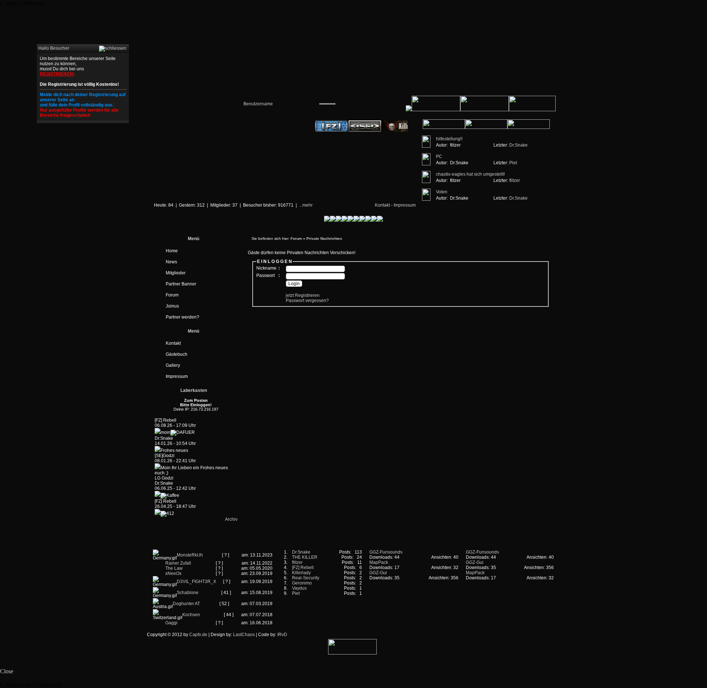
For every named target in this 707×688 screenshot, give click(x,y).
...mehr (306, 205)
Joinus (172, 306)
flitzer (514, 180)
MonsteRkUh (190, 555)
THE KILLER (304, 557)
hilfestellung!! (449, 138)
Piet (513, 162)
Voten (441, 191)
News (171, 261)
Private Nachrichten (324, 238)
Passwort (265, 275)
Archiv (231, 519)
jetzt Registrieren (303, 295)
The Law (174, 568)
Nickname (266, 268)
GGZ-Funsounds (385, 552)
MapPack (378, 562)
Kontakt (382, 205)
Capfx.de (198, 634)
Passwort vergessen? (307, 300)
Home (172, 250)
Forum (172, 295)
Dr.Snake (518, 145)
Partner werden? (182, 317)
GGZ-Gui (378, 572)
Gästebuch (176, 354)
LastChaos (244, 634)
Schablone (187, 592)
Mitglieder (176, 272)
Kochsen (191, 614)
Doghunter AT (186, 603)
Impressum (405, 205)
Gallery (173, 365)
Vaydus (299, 588)
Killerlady (301, 572)
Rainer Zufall (178, 563)
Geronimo (302, 583)
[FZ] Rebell (303, 567)
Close (6, 671)
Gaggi (171, 622)
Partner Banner (181, 284)
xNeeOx (173, 573)
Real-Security (305, 577)
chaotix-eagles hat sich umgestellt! (470, 174)
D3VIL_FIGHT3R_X (196, 581)
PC (439, 156)
